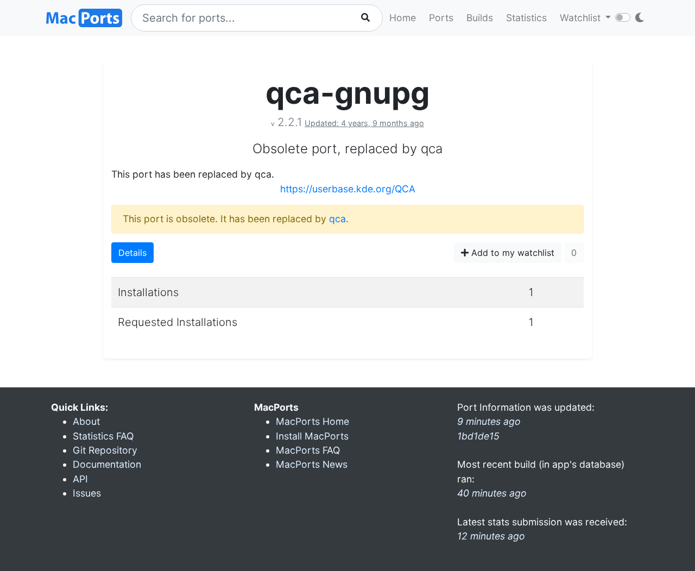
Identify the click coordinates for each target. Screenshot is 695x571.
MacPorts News (312, 464)
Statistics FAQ (103, 436)
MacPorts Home (312, 421)
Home (402, 17)
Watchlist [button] (581, 17)
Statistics (526, 17)
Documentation (107, 464)
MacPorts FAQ (308, 450)
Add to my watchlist (511, 252)
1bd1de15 (478, 436)
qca (337, 218)
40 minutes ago (492, 493)
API (80, 479)
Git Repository (105, 450)
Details (132, 252)
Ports (441, 17)
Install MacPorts (312, 436)
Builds (479, 17)
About (86, 421)
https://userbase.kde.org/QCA (347, 188)
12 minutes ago (491, 536)
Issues (87, 493)
